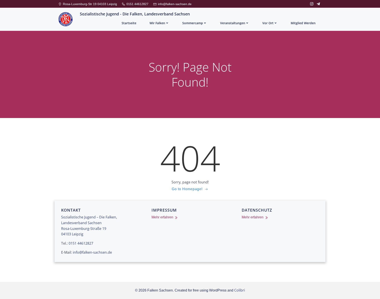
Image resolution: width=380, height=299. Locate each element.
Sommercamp (192, 23)
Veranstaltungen (232, 23)
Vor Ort (268, 23)
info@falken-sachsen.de (92, 252)
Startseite (129, 23)
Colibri (239, 290)
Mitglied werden (303, 23)
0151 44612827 (81, 243)
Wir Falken (157, 23)
